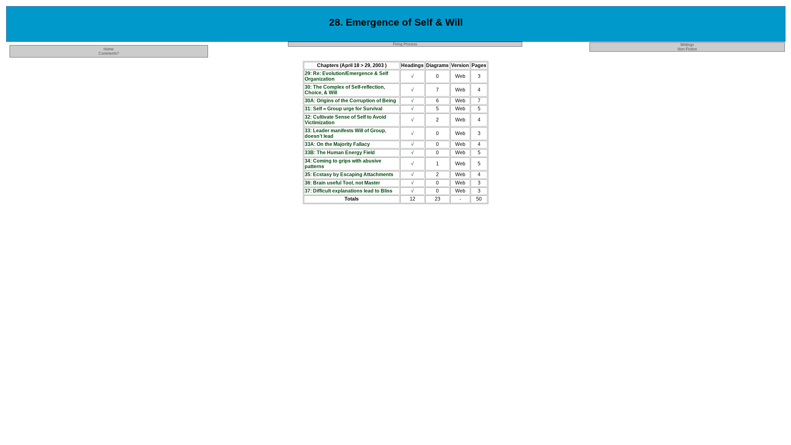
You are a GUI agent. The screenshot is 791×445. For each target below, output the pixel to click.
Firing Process (405, 44)
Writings (687, 45)
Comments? (109, 53)
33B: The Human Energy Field (340, 152)
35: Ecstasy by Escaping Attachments (349, 174)
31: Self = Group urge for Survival (343, 108)
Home (109, 49)
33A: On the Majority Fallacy (337, 144)
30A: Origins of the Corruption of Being (350, 100)
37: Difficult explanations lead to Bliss (348, 190)
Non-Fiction (687, 49)
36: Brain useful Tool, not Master (342, 182)
